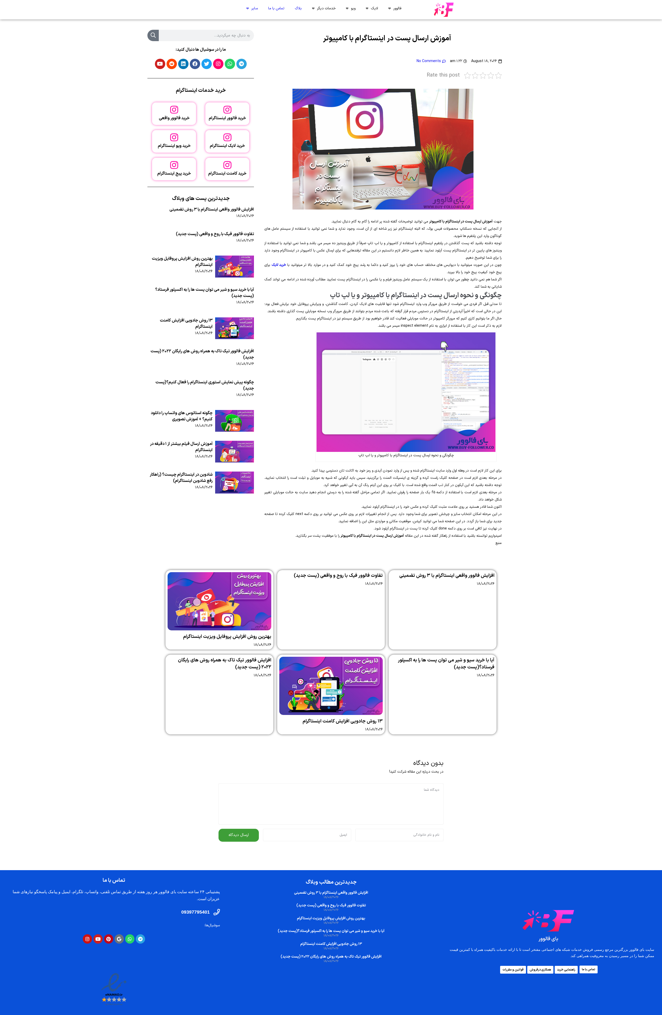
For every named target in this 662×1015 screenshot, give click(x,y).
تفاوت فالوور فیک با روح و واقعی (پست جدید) (215, 234)
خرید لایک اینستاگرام (227, 146)
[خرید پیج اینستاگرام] (174, 164)
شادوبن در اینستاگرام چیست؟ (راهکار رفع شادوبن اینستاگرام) (181, 478)
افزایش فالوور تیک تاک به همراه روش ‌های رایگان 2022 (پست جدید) (331, 956)
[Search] (153, 35)
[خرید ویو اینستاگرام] (174, 137)
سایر (254, 8)
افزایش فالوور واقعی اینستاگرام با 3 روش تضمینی (211, 209)
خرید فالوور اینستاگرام (227, 118)
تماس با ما (276, 8)
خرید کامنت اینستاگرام (227, 173)
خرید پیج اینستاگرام (174, 173)
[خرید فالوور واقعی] (174, 109)
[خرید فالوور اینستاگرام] (227, 109)
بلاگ (298, 8)
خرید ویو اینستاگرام (174, 146)
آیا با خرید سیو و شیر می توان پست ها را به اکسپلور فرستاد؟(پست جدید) (331, 931)
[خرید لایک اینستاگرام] (227, 137)
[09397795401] (217, 912)
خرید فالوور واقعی (174, 118)
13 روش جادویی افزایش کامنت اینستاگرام (343, 721)
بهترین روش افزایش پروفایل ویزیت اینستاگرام (227, 636)
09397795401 (195, 912)
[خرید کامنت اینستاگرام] (227, 164)
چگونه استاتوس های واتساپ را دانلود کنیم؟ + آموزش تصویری (182, 416)
